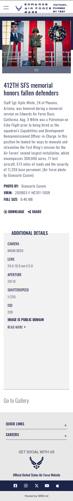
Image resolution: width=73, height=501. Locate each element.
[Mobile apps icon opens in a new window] (58, 486)
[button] (6, 8)
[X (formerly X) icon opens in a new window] (37, 486)
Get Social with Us (36, 452)
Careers (12, 434)
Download (15, 211)
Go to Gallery (16, 400)
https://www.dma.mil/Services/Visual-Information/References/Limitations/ (31, 376)
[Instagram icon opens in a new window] (26, 486)
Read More (16, 327)
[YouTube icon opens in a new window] (47, 486)
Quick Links (15, 423)
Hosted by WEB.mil (36, 495)
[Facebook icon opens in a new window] (15, 486)
